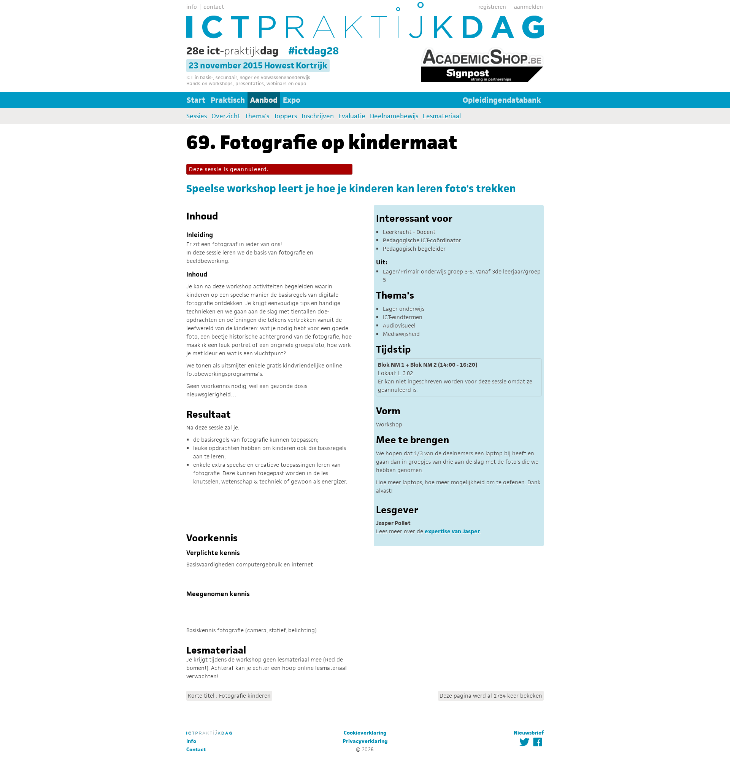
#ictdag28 (314, 50)
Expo (291, 100)
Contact (196, 749)
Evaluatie (351, 116)
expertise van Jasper (452, 531)
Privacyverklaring (365, 741)
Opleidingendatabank (502, 100)
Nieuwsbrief (529, 733)
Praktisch (228, 100)
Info (191, 741)
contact (213, 6)
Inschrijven (318, 116)
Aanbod (264, 100)
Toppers (285, 116)
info (191, 6)
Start (196, 100)
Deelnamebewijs (394, 116)
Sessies (196, 116)
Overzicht (225, 116)
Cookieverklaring (365, 733)
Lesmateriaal (442, 116)
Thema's (257, 116)
